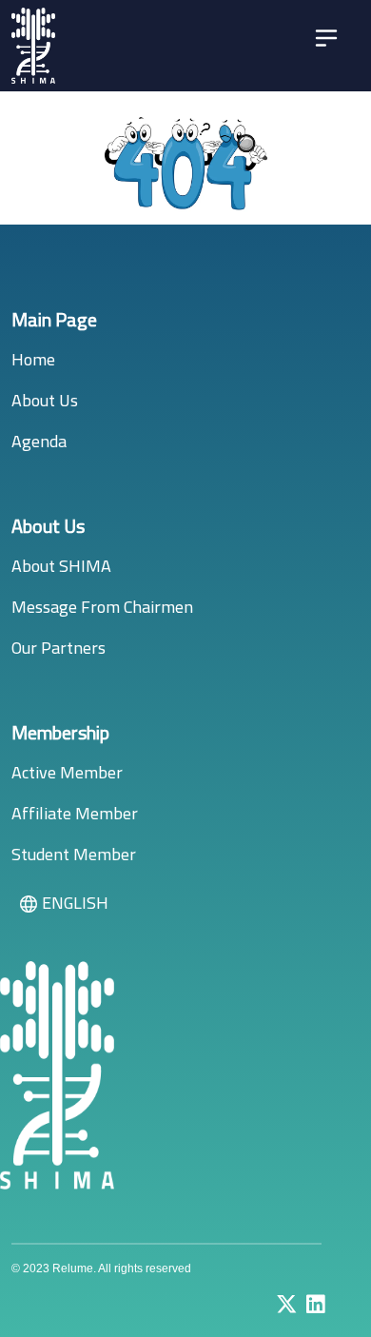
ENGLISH (75, 902)
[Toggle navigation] (326, 38)
